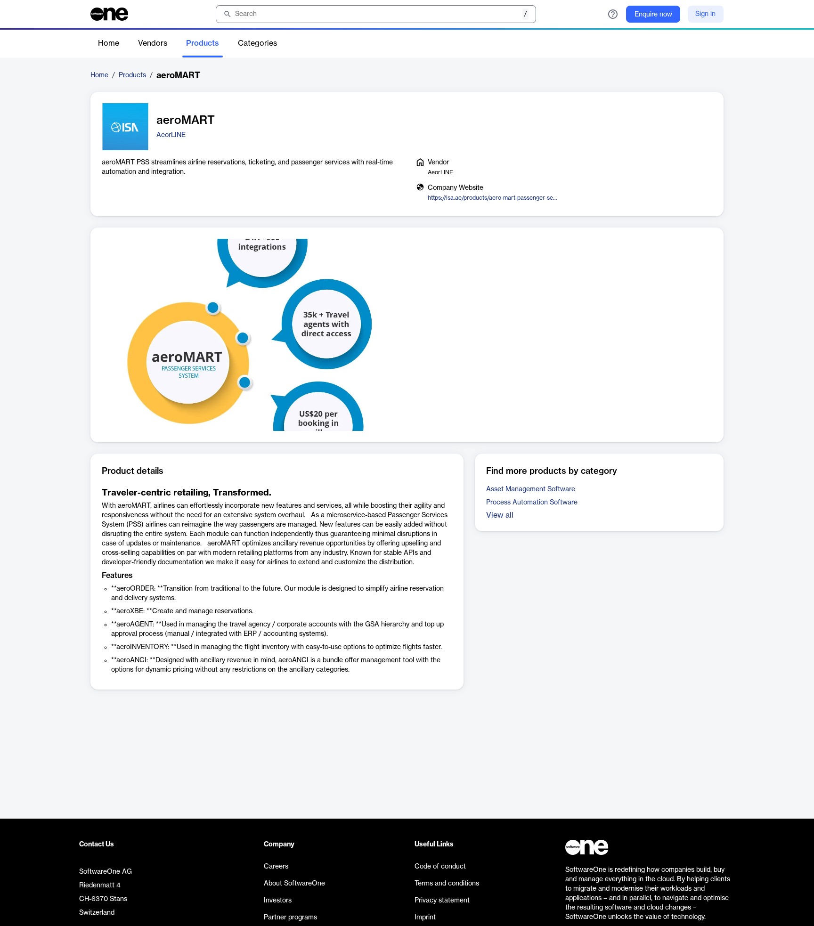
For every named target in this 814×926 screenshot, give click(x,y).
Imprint (425, 917)
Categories (257, 43)
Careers (276, 866)
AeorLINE (171, 135)
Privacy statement (442, 900)
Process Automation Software (532, 502)
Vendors (152, 43)
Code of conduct (440, 866)
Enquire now (653, 14)
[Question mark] (612, 14)
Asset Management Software (530, 489)
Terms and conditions (447, 883)
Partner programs (290, 917)
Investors (278, 900)
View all (499, 515)
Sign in (705, 14)
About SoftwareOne (294, 883)
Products (202, 43)
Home (108, 43)
